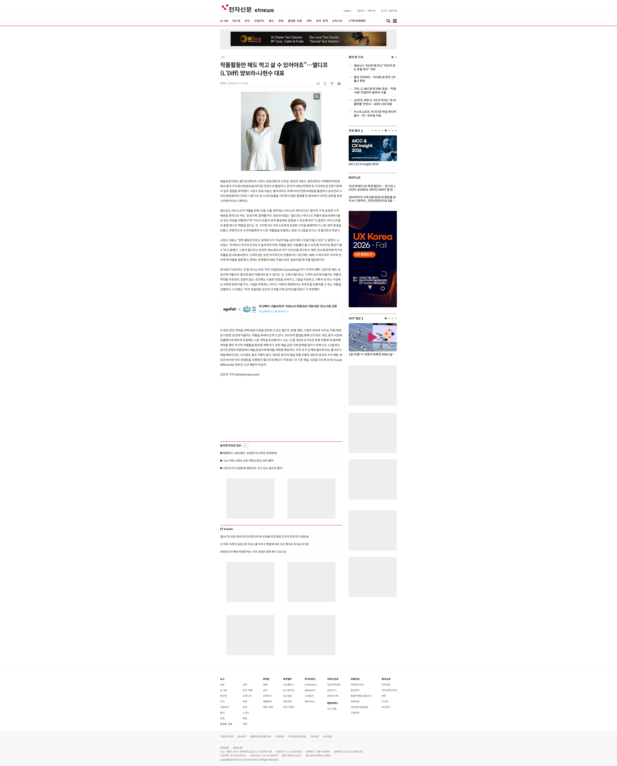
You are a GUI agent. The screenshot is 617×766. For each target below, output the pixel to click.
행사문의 (355, 690)
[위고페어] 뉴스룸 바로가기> (274, 311)
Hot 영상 (287, 695)
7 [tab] (392, 130)
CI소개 (385, 701)
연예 (265, 684)
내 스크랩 (331, 708)
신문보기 (361, 10)
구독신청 (371, 10)
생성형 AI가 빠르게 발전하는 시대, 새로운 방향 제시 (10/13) (253, 551)
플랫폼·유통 (295, 21)
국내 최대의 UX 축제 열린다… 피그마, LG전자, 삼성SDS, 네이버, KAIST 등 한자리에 (372, 189)
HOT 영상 (356, 318)
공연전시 (267, 695)
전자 (247, 21)
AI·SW (224, 21)
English (347, 10)
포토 (265, 690)
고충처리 (355, 712)
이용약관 (355, 701)
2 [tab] (396, 57)
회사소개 (237, 747)
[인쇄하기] (339, 83)
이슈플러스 (288, 684)
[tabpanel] (373, 91)
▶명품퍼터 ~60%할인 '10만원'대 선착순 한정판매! (248, 453)
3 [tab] (379, 130)
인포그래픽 (288, 707)
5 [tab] (386, 130)
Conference (311, 684)
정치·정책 (322, 21)
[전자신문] (248, 8)
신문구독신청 (333, 684)
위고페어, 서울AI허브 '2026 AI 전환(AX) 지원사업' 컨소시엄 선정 (298, 306)
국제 (245, 701)
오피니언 (337, 21)
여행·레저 (268, 707)
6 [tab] (389, 130)
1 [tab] (392, 57)
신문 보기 (331, 690)
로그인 (384, 10)
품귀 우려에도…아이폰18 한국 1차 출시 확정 (375, 79)
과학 (309, 21)
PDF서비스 (310, 701)
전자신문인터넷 (389, 690)
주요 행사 (356, 131)
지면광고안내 (357, 684)
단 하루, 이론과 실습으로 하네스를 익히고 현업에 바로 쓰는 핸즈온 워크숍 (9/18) (264, 544)
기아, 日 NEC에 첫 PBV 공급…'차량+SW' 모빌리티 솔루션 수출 (375, 90)
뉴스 (222, 679)
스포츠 (246, 712)
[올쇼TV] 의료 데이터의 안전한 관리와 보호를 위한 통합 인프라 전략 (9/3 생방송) (264, 536)
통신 (271, 21)
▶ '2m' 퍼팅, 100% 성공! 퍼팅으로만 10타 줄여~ (247, 460)
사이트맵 (327, 736)
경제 (280, 21)
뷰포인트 (287, 701)
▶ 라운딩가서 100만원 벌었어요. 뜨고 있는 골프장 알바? (251, 468)
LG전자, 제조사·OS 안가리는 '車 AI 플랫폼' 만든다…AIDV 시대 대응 (375, 102)
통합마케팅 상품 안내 (361, 695)
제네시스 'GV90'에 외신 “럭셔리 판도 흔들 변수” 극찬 (374, 67)
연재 (245, 724)
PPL (260, 255)
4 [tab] (382, 130)
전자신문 (386, 684)
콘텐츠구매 (332, 695)
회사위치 (386, 707)
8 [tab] (396, 130)
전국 (245, 707)
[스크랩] (325, 83)
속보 (222, 684)
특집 (245, 718)
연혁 (384, 695)
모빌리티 (259, 21)
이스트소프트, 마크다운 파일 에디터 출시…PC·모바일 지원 (375, 113)
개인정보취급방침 (359, 707)
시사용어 (309, 695)
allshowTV (310, 690)
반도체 (236, 21)
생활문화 (267, 701)
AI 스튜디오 (288, 690)
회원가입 (393, 10)
